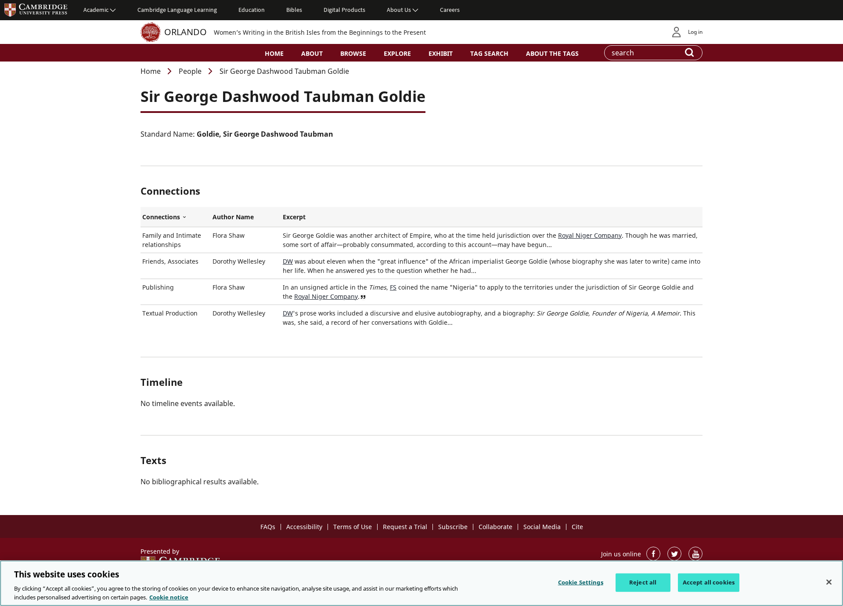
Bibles (294, 10)
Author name (233, 217)
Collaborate (495, 527)
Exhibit (441, 53)
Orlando (185, 32)
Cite (577, 527)
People (190, 71)
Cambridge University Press (36, 9)
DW (288, 261)
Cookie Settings (580, 582)
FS (393, 287)
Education (251, 10)
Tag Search (489, 53)
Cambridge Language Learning (177, 10)
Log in (695, 32)
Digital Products (344, 10)
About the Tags (552, 53)
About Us (399, 10)
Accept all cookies (709, 582)
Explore (397, 53)
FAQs (267, 527)
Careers (450, 10)
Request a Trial (405, 527)
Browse (353, 53)
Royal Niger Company (590, 235)
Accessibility (304, 527)
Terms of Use (352, 527)
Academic (95, 10)
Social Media (542, 527)
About (312, 53)
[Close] (829, 582)
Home (274, 53)
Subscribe (453, 527)
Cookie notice (168, 597)
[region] (421, 583)
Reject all (642, 582)
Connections (175, 217)
